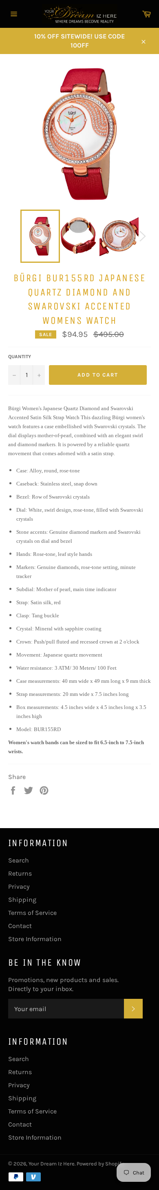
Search (18, 860)
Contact (20, 926)
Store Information (35, 939)
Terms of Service (32, 913)
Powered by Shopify (100, 1164)
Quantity (19, 356)
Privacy (19, 886)
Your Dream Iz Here (52, 1164)
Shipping (22, 899)
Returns (20, 873)
